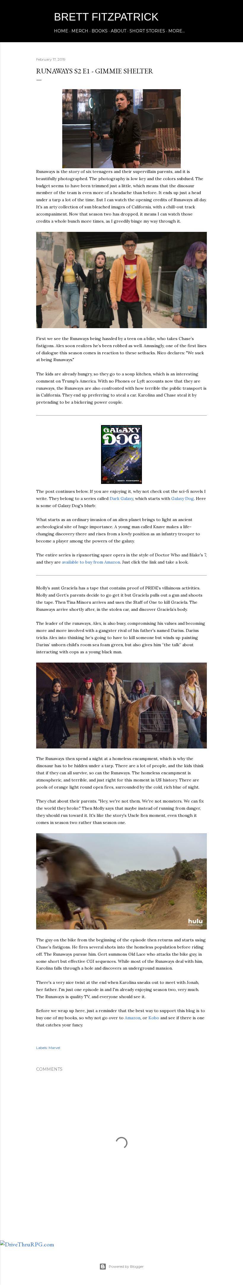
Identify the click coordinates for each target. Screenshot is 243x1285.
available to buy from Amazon (91, 562)
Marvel (54, 1047)
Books (100, 31)
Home (61, 31)
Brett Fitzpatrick (106, 17)
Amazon (132, 1017)
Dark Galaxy (121, 498)
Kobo (153, 1017)
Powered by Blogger (126, 1266)
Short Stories (147, 31)
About (118, 31)
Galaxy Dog (182, 498)
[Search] (203, 16)
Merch (79, 31)
